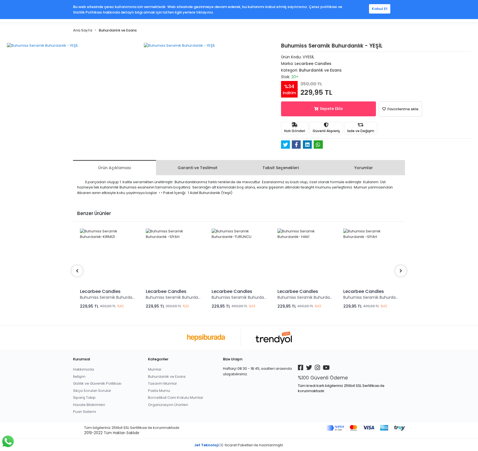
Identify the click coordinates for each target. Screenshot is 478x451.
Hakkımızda (83, 369)
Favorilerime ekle (403, 109)
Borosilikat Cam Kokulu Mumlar (175, 397)
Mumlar (155, 369)
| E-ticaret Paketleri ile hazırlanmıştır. (239, 445)
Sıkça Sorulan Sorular (92, 390)
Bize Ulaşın (232, 359)
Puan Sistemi (84, 411)
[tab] (114, 167)
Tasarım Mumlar (162, 383)
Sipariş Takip (84, 397)
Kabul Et (380, 8)
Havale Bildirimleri (89, 404)
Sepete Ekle (331, 108)
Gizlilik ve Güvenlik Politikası (97, 383)
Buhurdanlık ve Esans (167, 376)
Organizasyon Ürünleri (168, 404)
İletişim (79, 376)
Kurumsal (81, 359)
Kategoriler (158, 359)
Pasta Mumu (159, 390)
